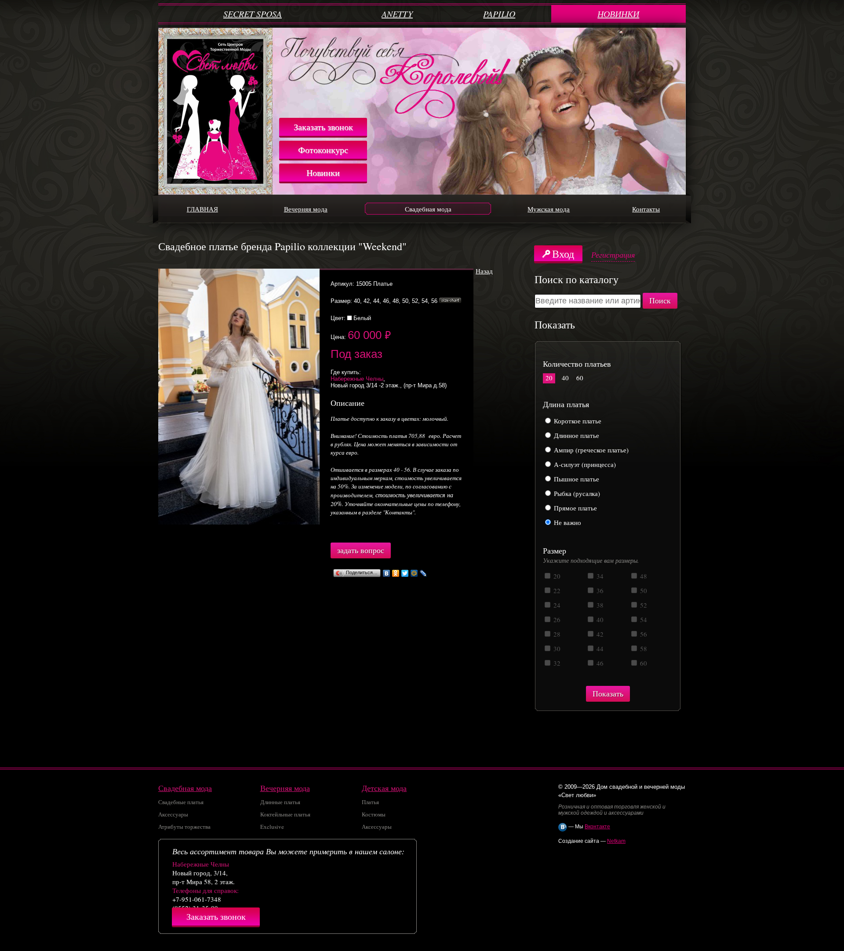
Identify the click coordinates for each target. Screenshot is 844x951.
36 (599, 590)
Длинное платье (575, 435)
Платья (370, 802)
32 (556, 663)
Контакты (646, 208)
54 (642, 619)
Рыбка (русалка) (576, 493)
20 (549, 377)
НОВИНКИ (618, 13)
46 (599, 663)
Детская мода (384, 788)
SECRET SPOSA (252, 13)
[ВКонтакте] (386, 573)
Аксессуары (173, 814)
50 (642, 590)
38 (599, 605)
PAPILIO (499, 13)
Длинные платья (280, 802)
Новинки (323, 173)
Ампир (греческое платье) (590, 449)
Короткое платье (576, 420)
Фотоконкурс (323, 150)
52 (642, 605)
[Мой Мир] (414, 573)
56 (642, 634)
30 (556, 648)
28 (556, 634)
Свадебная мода (428, 208)
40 (565, 377)
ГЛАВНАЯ (202, 208)
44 (599, 648)
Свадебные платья (181, 802)
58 (642, 648)
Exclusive (272, 827)
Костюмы (374, 814)
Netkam (616, 841)
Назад (484, 270)
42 (599, 634)
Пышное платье (575, 478)
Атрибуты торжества (184, 827)
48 (642, 576)
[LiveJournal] (423, 573)
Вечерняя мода (305, 208)
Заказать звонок (323, 127)
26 (556, 619)
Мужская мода (549, 208)
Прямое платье (574, 507)
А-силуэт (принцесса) (584, 464)
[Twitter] (405, 573)
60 (579, 377)
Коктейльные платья (285, 814)
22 (556, 590)
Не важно (566, 522)
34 (599, 576)
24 (556, 605)
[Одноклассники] (395, 573)
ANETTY (397, 13)
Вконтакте (597, 826)
